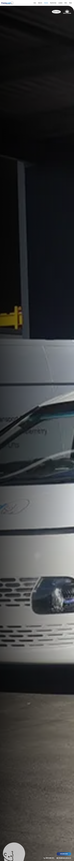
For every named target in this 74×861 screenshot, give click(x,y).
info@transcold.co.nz (64, 858)
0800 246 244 (50, 858)
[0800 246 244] (45, 858)
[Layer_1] (7, 3)
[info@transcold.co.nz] (57, 858)
